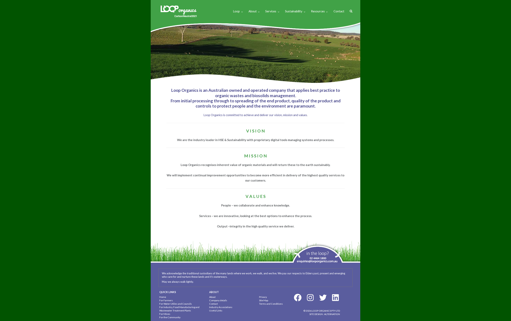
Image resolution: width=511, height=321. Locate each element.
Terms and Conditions (271, 303)
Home (162, 296)
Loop (236, 11)
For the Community (169, 317)
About (253, 11)
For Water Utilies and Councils (175, 303)
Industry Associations (220, 307)
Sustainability (293, 11)
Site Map (263, 300)
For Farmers (166, 300)
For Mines (164, 313)
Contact (339, 11)
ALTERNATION (332, 314)
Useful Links (215, 310)
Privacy (263, 296)
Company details (218, 300)
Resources (318, 11)
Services (270, 11)
